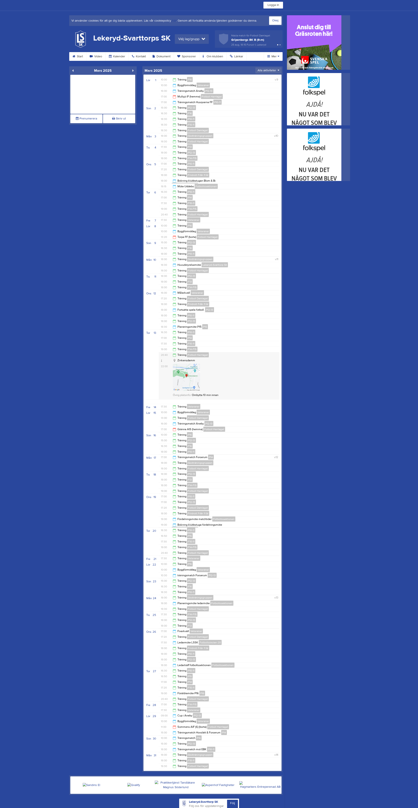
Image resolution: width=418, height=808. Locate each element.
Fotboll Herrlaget (212, 96)
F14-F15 (192, 158)
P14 (190, 197)
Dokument (163, 56)
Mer (274, 56)
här (174, 21)
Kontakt (140, 56)
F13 (190, 147)
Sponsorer (188, 56)
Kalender (118, 56)
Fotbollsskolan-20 (210, 642)
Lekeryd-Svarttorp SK (214, 265)
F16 (190, 113)
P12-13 (208, 91)
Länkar (238, 56)
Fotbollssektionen (206, 186)
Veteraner (203, 85)
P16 (190, 79)
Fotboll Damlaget (198, 130)
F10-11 (191, 124)
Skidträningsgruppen (200, 136)
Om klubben (214, 56)
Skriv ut (120, 119)
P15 (205, 327)
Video (97, 56)
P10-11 (217, 102)
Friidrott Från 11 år (198, 175)
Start (79, 56)
